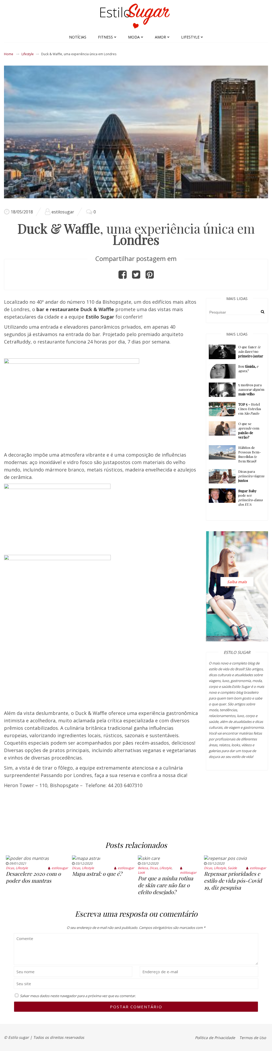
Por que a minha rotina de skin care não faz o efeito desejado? (165, 884)
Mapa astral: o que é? (97, 873)
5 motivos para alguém (251, 389)
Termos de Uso (252, 1037)
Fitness (105, 37)
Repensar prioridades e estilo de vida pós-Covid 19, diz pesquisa (233, 880)
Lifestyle (190, 37)
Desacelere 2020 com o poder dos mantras (33, 877)
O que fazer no (250, 351)
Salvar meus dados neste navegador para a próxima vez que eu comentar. (78, 995)
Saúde (232, 868)
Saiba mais (237, 581)
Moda (134, 37)
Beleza (143, 868)
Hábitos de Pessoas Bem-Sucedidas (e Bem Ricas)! (249, 454)
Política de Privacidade (215, 1037)
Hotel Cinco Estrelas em (249, 408)
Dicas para (251, 476)
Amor (160, 37)
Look (141, 872)
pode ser (250, 497)
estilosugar (63, 212)
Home (8, 54)
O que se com (248, 430)
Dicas (10, 868)
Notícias (77, 37)
